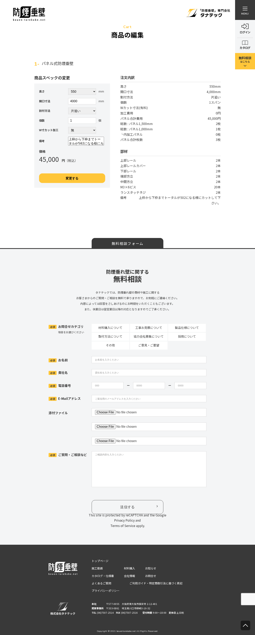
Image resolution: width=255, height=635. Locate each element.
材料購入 (129, 568)
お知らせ (150, 568)
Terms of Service (122, 525)
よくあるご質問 (101, 583)
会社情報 (129, 576)
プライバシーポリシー (106, 591)
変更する (72, 178)
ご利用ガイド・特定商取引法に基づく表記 (155, 583)
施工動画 (97, 568)
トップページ (100, 561)
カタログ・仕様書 (103, 576)
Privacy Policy (124, 520)
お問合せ (150, 576)
